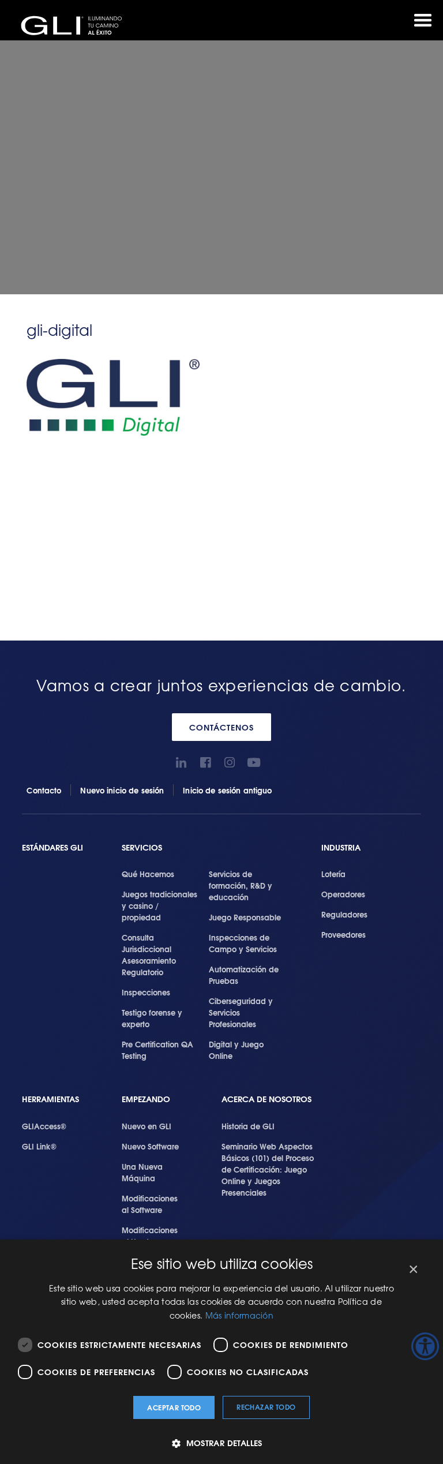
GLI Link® (39, 1146)
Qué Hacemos (148, 873)
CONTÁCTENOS (221, 727)
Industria (341, 847)
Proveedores (343, 934)
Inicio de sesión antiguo (227, 790)
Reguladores (344, 914)
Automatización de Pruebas (244, 974)
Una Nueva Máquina (142, 1172)
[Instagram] (230, 762)
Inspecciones (146, 992)
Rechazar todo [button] (265, 1406)
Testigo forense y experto (152, 1017)
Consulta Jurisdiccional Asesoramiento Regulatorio (149, 954)
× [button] (412, 1269)
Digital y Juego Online (236, 1049)
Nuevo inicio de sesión (122, 790)
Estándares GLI (52, 847)
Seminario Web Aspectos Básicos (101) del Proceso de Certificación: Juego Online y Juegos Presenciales (268, 1169)
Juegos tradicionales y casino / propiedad (159, 905)
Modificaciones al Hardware (150, 1235)
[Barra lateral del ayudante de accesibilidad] (425, 1346)
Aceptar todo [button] (174, 1407)
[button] (221, 1443)
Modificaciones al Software (150, 1203)
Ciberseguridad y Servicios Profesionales (241, 1012)
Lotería (333, 873)
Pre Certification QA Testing (157, 1049)
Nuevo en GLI (146, 1126)
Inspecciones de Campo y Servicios (243, 942)
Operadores (343, 894)
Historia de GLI (248, 1126)
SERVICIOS (142, 847)
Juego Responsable (245, 917)
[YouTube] (254, 762)
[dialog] (221, 1352)
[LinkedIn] (181, 762)
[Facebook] (205, 762)
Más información (239, 1315)
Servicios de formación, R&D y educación (240, 885)
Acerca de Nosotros (266, 1099)
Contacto (44, 790)
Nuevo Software (150, 1146)
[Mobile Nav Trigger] (422, 20)
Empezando (146, 1099)
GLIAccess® (44, 1126)
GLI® (75, 25)
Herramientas (50, 1099)
